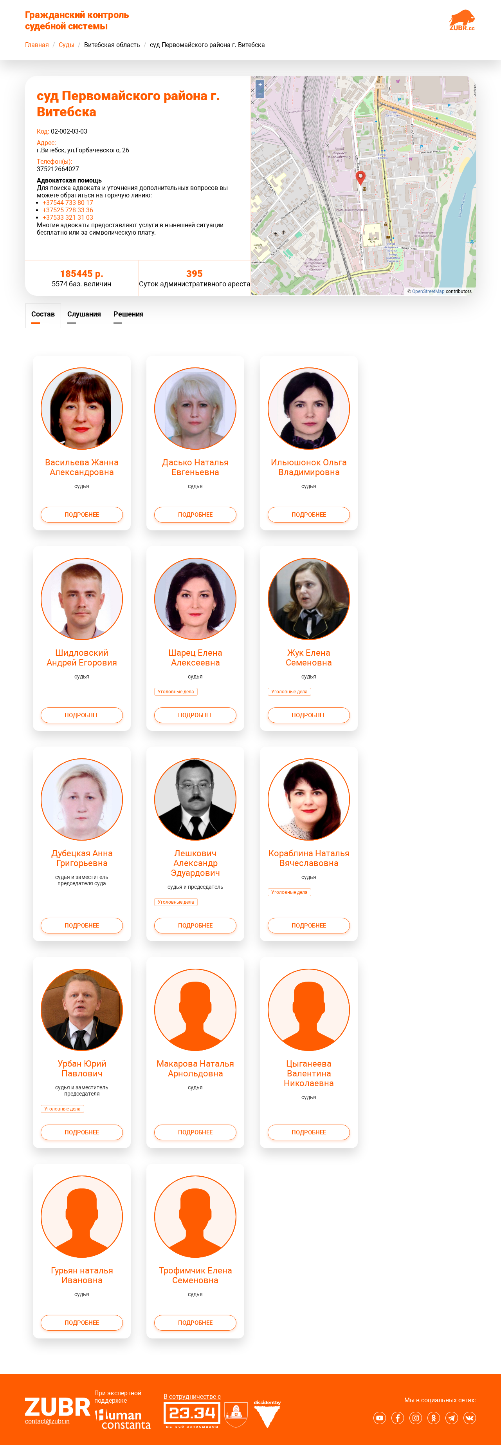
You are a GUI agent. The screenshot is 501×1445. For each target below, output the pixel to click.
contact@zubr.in (47, 1421)
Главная (37, 45)
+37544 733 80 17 (68, 202)
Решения (129, 314)
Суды (66, 45)
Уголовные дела (176, 691)
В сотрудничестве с (192, 1396)
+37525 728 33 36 (68, 210)
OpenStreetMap (428, 291)
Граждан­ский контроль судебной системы (77, 20)
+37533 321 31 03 (68, 217)
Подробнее (82, 514)
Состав (43, 314)
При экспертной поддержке (117, 1396)
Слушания (84, 314)
